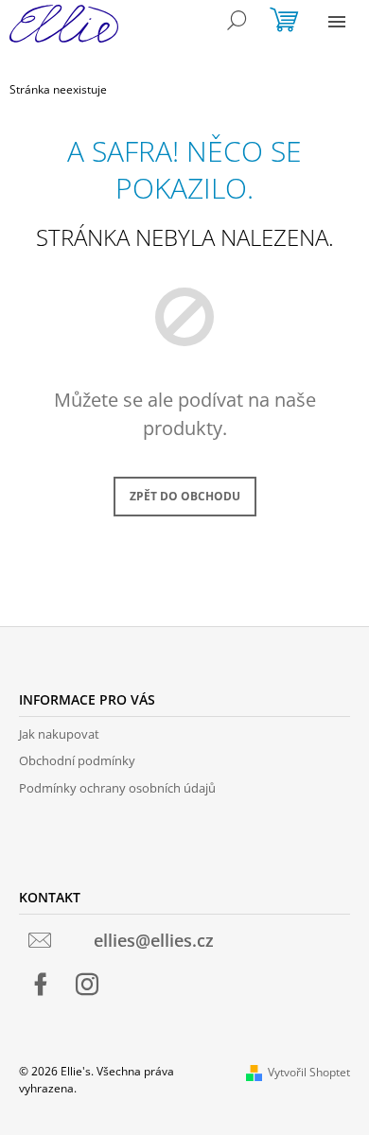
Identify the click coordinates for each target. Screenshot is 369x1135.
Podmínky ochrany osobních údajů (117, 787)
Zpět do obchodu (185, 496)
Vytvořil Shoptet (309, 1072)
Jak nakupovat (59, 733)
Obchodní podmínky (77, 760)
